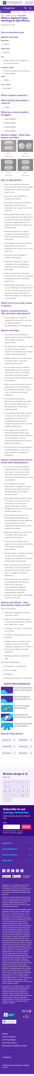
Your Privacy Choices (9, 1043)
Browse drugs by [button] (9, 855)
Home (2, 15)
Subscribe (26, 827)
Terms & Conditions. (17, 832)
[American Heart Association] (27, 1016)
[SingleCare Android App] (16, 876)
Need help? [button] (7, 860)
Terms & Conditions (9, 1037)
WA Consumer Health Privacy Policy (14, 1046)
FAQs (24, 12)
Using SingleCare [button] (9, 849)
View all (6, 777)
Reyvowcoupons (8, 740)
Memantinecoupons (26, 753)
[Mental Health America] (27, 1011)
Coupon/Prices (5, 12)
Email (5, 823)
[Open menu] (30, 8)
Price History (16, 12)
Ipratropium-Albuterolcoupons (26, 740)
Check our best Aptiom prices (12, 32)
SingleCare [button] (7, 843)
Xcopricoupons (24, 746)
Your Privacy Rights (9, 1040)
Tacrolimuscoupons (9, 753)
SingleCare (10, 1065)
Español (5, 1034)
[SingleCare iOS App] (6, 876)
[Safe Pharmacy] (9, 1022)
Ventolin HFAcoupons (9, 746)
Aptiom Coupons (11, 15)
